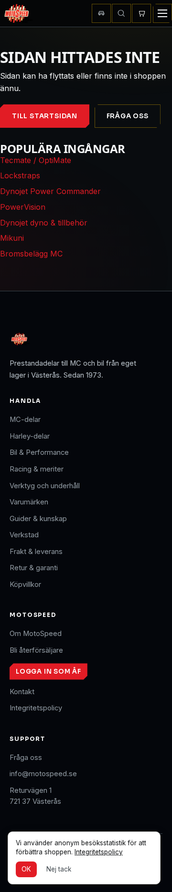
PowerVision (22, 207)
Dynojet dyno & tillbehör (43, 222)
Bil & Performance (39, 452)
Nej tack (58, 869)
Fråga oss (128, 116)
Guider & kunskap (38, 518)
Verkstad (24, 535)
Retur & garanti (34, 568)
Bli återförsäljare (36, 650)
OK (26, 869)
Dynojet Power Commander (50, 191)
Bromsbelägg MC (31, 253)
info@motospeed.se (43, 773)
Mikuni (12, 238)
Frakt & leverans (36, 551)
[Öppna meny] (162, 13)
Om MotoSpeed (36, 633)
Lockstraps (20, 175)
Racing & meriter (37, 469)
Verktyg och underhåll (45, 486)
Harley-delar (30, 436)
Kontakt (22, 691)
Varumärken (29, 502)
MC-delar (25, 419)
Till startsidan (44, 116)
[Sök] (121, 13)
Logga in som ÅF (48, 671)
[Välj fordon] (101, 13)
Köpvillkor (25, 584)
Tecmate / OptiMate (35, 160)
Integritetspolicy (36, 708)
